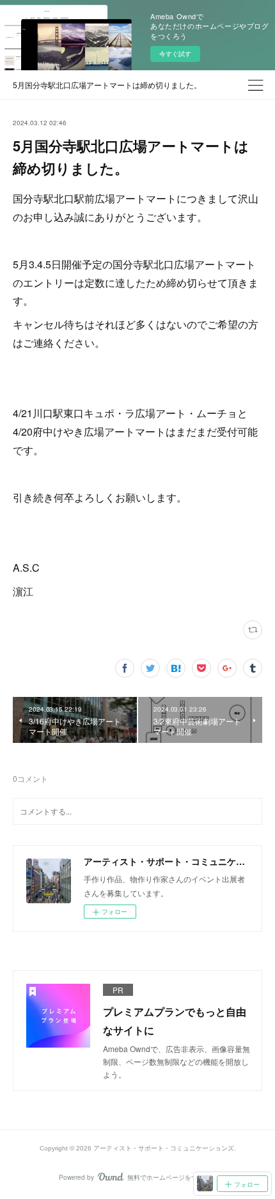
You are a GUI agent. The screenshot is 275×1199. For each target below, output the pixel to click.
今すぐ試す (175, 53)
